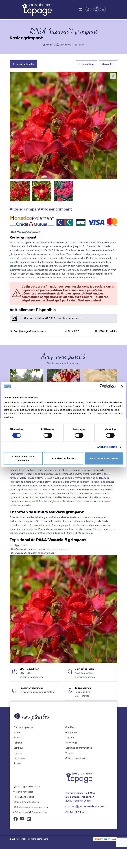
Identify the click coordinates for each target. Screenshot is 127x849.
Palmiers (17, 742)
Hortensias (19, 758)
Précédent (87, 64)
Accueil (49, 44)
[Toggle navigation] (103, 9)
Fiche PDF (73, 331)
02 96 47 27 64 (75, 812)
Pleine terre (71, 742)
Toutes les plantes (23, 727)
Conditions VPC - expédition (31, 812)
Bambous (18, 747)
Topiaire (69, 737)
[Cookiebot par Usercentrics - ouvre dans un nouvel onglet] (102, 386)
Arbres (16, 732)
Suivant (107, 64)
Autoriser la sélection (63, 458)
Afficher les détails (107, 446)
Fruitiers (17, 753)
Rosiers (17, 763)
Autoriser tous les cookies (104, 458)
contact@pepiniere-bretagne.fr (86, 806)
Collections (65, 44)
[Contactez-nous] (80, 9)
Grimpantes (71, 732)
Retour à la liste (24, 64)
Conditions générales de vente (29, 331)
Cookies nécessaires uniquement (23, 458)
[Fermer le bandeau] (122, 386)
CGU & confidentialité (27, 802)
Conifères (70, 727)
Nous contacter (24, 791)
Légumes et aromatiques (78, 747)
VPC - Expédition (108, 331)
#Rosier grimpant (25, 209)
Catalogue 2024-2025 (28, 786)
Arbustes (18, 737)
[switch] (48, 435)
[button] (88, 9)
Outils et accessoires (76, 758)
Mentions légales (25, 796)
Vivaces (69, 753)
